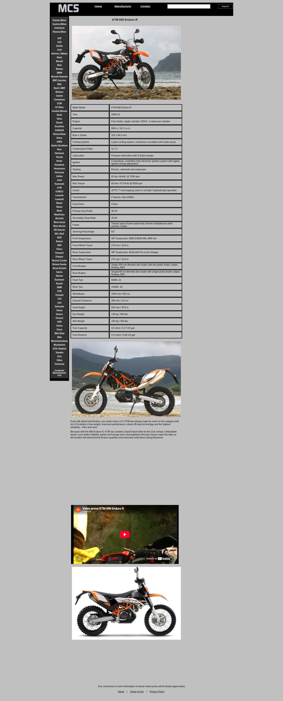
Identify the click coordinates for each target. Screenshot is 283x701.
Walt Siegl (59, 333)
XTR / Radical (59, 348)
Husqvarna (59, 168)
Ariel (59, 49)
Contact (145, 6)
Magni (59, 203)
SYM (59, 291)
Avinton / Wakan (59, 53)
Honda (59, 157)
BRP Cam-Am (59, 80)
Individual (59, 28)
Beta (59, 65)
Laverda (59, 195)
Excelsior (59, 126)
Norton (59, 241)
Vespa (59, 310)
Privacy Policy (157, 691)
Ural (59, 302)
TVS (59, 298)
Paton (59, 249)
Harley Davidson (59, 145)
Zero (59, 356)
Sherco (59, 275)
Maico (59, 206)
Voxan (59, 325)
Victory (59, 314)
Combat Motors (59, 111)
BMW (59, 72)
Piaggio (59, 256)
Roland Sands (59, 264)
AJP (59, 38)
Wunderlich (59, 344)
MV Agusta (59, 229)
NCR (59, 237)
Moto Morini (59, 226)
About (121, 691)
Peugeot (59, 252)
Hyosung (59, 172)
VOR (59, 321)
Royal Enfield (59, 268)
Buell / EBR (59, 88)
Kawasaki (59, 183)
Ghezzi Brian (59, 134)
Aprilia (59, 46)
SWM (59, 287)
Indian (59, 176)
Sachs (59, 272)
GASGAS (59, 130)
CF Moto (59, 107)
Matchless (59, 214)
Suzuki (59, 283)
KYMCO (59, 191)
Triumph (59, 295)
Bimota (59, 69)
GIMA (59, 141)
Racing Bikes (59, 31)
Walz (59, 337)
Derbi (59, 114)
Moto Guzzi (59, 222)
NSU (59, 245)
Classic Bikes (59, 20)
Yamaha (59, 352)
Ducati (59, 122)
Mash (59, 210)
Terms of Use (137, 691)
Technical (59, 364)
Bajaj (59, 57)
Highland (59, 153)
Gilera (59, 137)
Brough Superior (59, 76)
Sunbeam (59, 279)
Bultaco (59, 91)
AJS (59, 42)
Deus (59, 118)
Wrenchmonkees (59, 341)
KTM (59, 187)
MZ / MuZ (59, 233)
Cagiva (59, 95)
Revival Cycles (59, 260)
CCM (59, 103)
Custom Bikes (59, 24)
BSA (59, 84)
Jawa (59, 180)
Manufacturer (123, 6)
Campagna (59, 99)
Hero (59, 149)
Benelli (59, 61)
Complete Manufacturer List (59, 372)
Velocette (59, 306)
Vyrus (59, 329)
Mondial (59, 218)
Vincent (59, 318)
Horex (59, 160)
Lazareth (59, 199)
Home (98, 6)
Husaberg (59, 164)
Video (59, 360)
